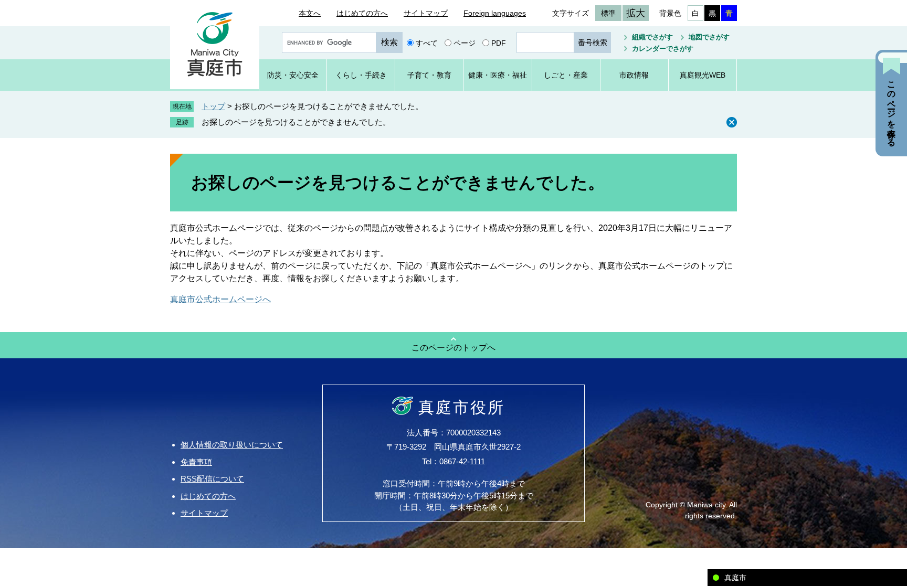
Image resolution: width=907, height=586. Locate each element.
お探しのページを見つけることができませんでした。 (296, 122)
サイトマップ (426, 13)
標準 (608, 13)
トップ (213, 106)
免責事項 (196, 461)
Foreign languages (494, 13)
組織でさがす (652, 37)
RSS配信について (212, 478)
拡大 (635, 13)
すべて (427, 42)
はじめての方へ (362, 13)
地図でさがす (709, 37)
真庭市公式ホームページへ (220, 299)
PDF (498, 42)
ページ (465, 42)
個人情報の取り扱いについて (232, 444)
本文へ (310, 13)
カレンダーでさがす (662, 48)
